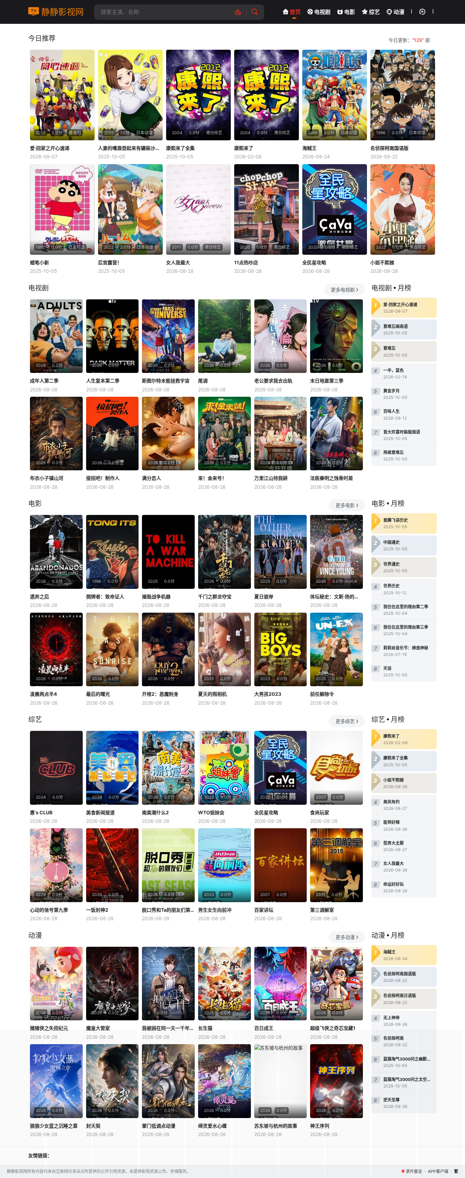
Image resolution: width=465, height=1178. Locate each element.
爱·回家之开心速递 (49, 148)
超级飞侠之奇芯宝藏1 (332, 1028)
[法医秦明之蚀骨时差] (336, 434)
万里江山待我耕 (271, 478)
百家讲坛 (263, 910)
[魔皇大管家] (112, 984)
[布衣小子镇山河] (56, 434)
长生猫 (205, 1028)
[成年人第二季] (56, 336)
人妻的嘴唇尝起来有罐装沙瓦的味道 (130, 148)
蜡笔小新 (39, 262)
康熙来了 (243, 148)
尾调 (203, 380)
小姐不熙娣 (382, 262)
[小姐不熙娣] (402, 209)
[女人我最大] (198, 209)
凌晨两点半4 (43, 694)
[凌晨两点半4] (56, 650)
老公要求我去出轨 (273, 380)
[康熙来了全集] (198, 95)
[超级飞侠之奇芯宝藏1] (336, 984)
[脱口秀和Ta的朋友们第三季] (168, 865)
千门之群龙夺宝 (214, 596)
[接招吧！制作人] (112, 434)
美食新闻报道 (100, 812)
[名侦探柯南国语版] (402, 95)
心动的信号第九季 (49, 910)
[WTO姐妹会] (224, 768)
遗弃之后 (39, 596)
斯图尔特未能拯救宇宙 (166, 380)
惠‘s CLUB (41, 812)
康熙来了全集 (180, 148)
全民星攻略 (314, 262)
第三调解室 (322, 910)
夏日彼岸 (263, 596)
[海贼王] (334, 95)
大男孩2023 (267, 694)
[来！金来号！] (224, 434)
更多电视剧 (343, 290)
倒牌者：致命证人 (105, 596)
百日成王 (263, 1028)
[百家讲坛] (280, 865)
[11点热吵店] (266, 209)
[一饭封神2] (112, 865)
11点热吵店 (246, 262)
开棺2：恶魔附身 (160, 694)
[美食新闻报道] (112, 768)
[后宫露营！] (130, 209)
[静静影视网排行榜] (241, 12)
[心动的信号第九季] (56, 865)
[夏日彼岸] (280, 552)
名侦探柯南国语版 (389, 148)
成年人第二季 (44, 380)
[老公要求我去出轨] (280, 336)
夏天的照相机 (212, 694)
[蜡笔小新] (62, 209)
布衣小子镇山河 (46, 478)
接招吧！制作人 (102, 478)
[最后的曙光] (112, 650)
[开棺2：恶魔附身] (168, 650)
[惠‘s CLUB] (56, 768)
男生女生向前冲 (214, 910)
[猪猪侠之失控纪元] (56, 984)
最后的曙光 (98, 694)
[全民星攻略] (334, 209)
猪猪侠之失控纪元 (49, 1028)
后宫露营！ (110, 262)
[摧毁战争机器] (168, 552)
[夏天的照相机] (224, 650)
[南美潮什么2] (168, 768)
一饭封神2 (97, 910)
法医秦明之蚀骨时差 (331, 478)
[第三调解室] (336, 865)
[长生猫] (224, 984)
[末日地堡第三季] (336, 336)
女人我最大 (178, 262)
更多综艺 (345, 721)
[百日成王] (280, 984)
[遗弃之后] (56, 552)
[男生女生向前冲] (224, 865)
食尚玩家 (319, 812)
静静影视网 (61, 12)
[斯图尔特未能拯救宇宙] (168, 336)
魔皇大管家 (98, 1028)
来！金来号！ (212, 478)
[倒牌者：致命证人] (112, 552)
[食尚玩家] (336, 768)
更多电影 (345, 505)
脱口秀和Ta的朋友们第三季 (168, 910)
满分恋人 (151, 478)
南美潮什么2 (155, 812)
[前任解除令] (336, 650)
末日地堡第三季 (326, 380)
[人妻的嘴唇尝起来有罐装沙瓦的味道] (130, 95)
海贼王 (309, 148)
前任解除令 (322, 694)
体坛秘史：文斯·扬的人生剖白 (336, 596)
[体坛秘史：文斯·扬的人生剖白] (336, 552)
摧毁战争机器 (156, 596)
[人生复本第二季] (112, 336)
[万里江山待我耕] (280, 434)
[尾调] (224, 336)
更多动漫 (345, 937)
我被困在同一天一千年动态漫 (168, 1028)
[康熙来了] (266, 95)
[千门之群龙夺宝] (224, 552)
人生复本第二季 (102, 380)
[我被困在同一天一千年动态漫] (168, 984)
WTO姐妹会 (211, 812)
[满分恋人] (168, 434)
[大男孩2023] (280, 650)
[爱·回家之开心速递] (62, 95)
